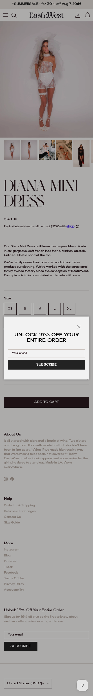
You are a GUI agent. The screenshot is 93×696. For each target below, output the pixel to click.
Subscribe (46, 364)
